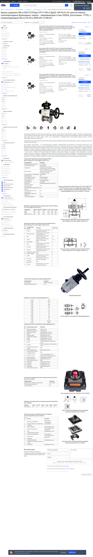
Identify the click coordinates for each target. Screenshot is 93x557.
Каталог (16, 5)
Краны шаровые (9, 9)
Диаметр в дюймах (7, 111)
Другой (88, 8)
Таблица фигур (6, 164)
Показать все (4, 38)
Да (84, 8)
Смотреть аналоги (85, 59)
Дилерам (20, 1)
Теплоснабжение (19, 9)
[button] (14, 1)
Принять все (72, 552)
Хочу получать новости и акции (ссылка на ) (61, 468)
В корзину (84, 34)
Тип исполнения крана (8, 228)
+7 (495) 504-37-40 (78, 1)
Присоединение (6, 61)
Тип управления (6, 195)
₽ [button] (85, 31)
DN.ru (45, 9)
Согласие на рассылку (69, 468)
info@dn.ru (68, 1)
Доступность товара (7, 41)
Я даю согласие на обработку (58, 466)
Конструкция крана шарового (10, 207)
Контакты (25, 1)
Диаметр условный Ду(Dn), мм (10, 95)
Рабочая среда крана (8, 180)
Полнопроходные (37, 9)
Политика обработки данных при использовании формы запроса (57, 471)
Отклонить (63, 552)
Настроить (81, 552)
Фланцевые (28, 9)
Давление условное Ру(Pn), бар (10, 127)
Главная (2, 9)
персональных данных (64, 466)
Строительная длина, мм (9, 142)
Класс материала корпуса (9, 80)
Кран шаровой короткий (8, 234)
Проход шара (6, 158)
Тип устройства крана (8, 216)
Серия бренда (6, 45)
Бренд (4, 25)
